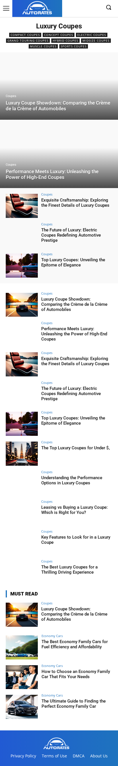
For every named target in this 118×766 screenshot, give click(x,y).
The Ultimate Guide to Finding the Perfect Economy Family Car (74, 704)
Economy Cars (52, 635)
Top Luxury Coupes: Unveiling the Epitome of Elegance (73, 262)
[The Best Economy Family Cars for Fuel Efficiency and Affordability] (22, 647)
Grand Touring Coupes (27, 40)
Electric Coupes (91, 35)
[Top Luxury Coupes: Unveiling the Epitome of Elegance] (22, 266)
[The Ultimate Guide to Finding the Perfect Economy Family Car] (22, 707)
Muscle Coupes (43, 46)
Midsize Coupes (95, 40)
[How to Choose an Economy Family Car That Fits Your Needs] (22, 677)
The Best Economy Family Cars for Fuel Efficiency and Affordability (75, 644)
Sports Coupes (73, 46)
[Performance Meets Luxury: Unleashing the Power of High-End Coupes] (59, 154)
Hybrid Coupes (65, 40)
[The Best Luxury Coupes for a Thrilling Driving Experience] (22, 573)
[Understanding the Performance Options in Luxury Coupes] (22, 483)
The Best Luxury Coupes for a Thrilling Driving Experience (69, 569)
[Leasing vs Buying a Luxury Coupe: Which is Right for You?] (22, 513)
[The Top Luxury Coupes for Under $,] (22, 454)
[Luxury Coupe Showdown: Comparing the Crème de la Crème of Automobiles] (59, 86)
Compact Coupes (25, 35)
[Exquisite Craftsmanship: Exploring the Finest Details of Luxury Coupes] (22, 206)
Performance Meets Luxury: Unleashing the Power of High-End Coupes (74, 334)
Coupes (11, 96)
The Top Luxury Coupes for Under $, (75, 447)
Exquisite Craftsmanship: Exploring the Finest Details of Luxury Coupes (75, 203)
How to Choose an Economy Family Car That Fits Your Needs (76, 674)
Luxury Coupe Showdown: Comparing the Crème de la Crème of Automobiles (74, 304)
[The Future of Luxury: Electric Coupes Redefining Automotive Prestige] (22, 236)
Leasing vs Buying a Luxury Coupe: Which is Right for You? (74, 510)
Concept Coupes (58, 35)
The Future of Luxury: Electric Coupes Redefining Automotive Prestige (71, 235)
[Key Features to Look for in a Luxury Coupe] (22, 543)
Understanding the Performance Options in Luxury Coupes (71, 480)
